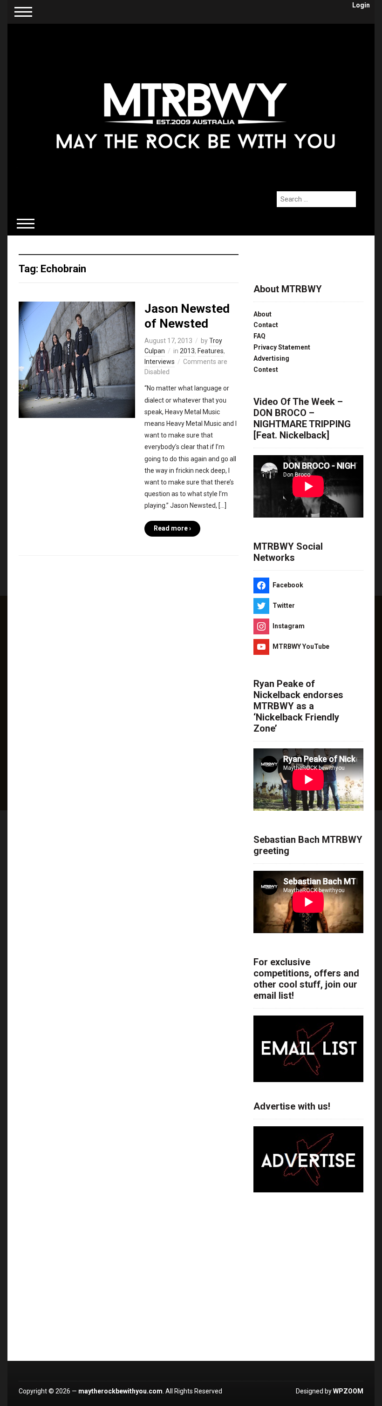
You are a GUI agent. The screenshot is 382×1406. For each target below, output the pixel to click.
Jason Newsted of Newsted (187, 316)
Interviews (159, 361)
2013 (187, 351)
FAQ (259, 336)
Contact (265, 325)
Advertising (271, 358)
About (262, 314)
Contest (265, 369)
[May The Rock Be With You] (195, 102)
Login (361, 5)
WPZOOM (348, 1391)
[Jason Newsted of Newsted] (77, 359)
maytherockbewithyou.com (120, 1391)
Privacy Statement (281, 347)
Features (211, 351)
